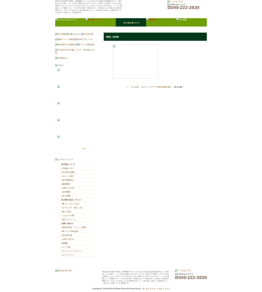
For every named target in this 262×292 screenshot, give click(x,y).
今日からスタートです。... (76, 82)
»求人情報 (65, 196)
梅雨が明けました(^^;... (75, 115)
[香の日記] (62, 120)
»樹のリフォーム (68, 219)
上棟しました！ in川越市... (78, 95)
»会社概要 (65, 192)
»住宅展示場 (66, 235)
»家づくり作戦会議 (69, 231)
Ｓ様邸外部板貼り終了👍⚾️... (77, 148)
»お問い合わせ (67, 239)
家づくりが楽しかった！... (76, 79)
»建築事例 (65, 184)
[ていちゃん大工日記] (67, 137)
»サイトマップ (68, 255)
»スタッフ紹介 (67, 176)
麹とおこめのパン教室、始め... (78, 132)
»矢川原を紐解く (68, 172)
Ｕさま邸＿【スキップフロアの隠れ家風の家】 (151, 87)
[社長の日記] (63, 70)
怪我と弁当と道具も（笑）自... (78, 145)
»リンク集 (65, 247)
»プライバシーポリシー (71, 251)
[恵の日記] (62, 103)
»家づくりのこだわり (70, 204)
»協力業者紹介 (67, 180)
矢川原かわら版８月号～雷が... (77, 112)
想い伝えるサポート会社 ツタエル (155, 289)
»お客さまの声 (67, 188)
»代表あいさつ (67, 168)
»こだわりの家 (67, 215)
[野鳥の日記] (63, 87)
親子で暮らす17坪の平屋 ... (77, 129)
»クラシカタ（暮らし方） (72, 207)
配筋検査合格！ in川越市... (77, 98)
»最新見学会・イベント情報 (73, 227)
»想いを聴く (66, 211)
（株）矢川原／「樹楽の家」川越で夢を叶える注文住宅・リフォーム (145, 6)
